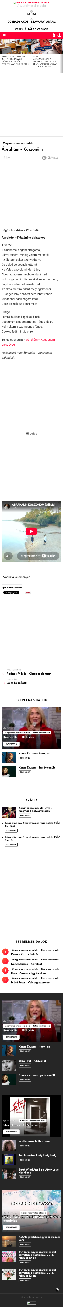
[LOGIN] (59, 35)
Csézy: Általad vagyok (31, 29)
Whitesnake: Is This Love (34, 1141)
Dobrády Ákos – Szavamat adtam (31, 22)
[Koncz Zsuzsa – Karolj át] (9, 757)
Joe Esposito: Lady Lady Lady (37, 1155)
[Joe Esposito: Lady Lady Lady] (9, 1159)
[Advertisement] (31, 104)
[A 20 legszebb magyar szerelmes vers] (9, 1241)
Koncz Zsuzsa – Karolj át (34, 753)
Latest (31, 14)
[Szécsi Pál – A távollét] (9, 1065)
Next (61, 56)
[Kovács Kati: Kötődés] (31, 728)
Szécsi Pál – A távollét (32, 1061)
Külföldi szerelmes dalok (32, 1121)
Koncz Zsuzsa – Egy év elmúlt (37, 767)
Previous (1, 56)
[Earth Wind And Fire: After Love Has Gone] (9, 1173)
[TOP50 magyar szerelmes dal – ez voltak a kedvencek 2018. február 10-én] (9, 1256)
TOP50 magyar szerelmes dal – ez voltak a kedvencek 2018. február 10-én (38, 1255)
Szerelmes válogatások (33, 1213)
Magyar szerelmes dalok (17, 733)
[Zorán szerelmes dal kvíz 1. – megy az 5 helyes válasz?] (9, 812)
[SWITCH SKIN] (54, 35)
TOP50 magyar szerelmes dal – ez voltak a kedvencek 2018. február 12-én (38, 1273)
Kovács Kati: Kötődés (24, 954)
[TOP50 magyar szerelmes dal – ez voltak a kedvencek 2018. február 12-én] (9, 1274)
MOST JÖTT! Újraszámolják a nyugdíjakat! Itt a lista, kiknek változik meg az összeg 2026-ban (45, 62)
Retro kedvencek (41, 733)
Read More (25, 758)
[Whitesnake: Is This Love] (9, 1145)
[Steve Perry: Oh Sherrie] (31, 1116)
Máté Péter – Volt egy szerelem (30, 982)
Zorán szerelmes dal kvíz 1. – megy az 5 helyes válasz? (36, 809)
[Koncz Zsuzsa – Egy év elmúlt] (9, 771)
